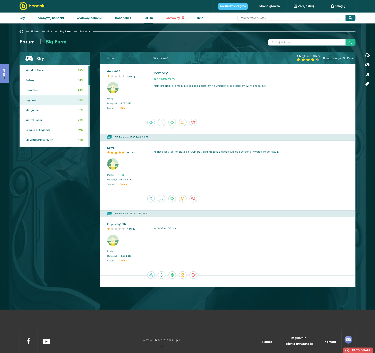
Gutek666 (114, 71)
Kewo (110, 148)
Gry (22, 18)
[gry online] (33, 6)
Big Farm (65, 31)
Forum (148, 18)
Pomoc (267, 341)
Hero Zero (54, 90)
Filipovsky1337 (117, 224)
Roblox (54, 80)
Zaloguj (339, 6)
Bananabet (123, 18)
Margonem (54, 110)
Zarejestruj (305, 6)
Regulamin (298, 337)
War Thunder (54, 120)
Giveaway (173, 18)
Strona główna (269, 6)
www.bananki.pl (162, 340)
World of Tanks (54, 70)
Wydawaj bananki (89, 18)
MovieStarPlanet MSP (54, 140)
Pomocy (84, 31)
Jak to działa (360, 350)
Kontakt (330, 341)
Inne (200, 18)
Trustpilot (162, 346)
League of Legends (54, 130)
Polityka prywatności (298, 343)
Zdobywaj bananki (51, 18)
